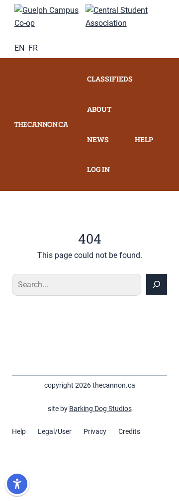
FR (33, 48)
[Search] (156, 284)
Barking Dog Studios (100, 409)
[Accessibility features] (17, 484)
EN (19, 48)
